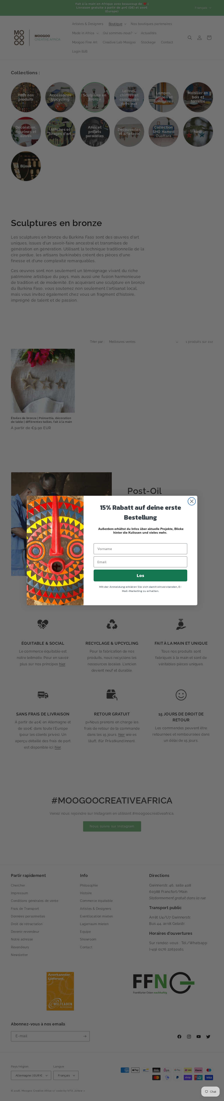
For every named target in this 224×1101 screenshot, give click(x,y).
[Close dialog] (192, 501)
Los (140, 575)
